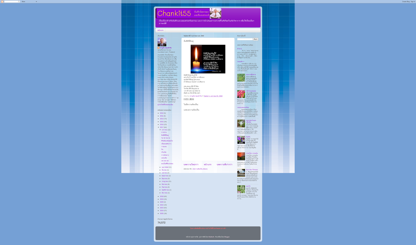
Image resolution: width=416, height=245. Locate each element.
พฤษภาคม (165, 176)
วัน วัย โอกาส (165, 138)
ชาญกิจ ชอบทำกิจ (165, 48)
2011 (162, 116)
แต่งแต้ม (164, 158)
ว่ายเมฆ (164, 146)
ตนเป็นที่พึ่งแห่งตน (167, 163)
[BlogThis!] (187, 99)
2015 (162, 121)
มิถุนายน (165, 178)
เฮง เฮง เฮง (165, 161)
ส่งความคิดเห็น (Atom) (200, 169)
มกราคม (165, 130)
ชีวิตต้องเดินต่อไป (167, 141)
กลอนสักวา (240, 61)
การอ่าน (164, 132)
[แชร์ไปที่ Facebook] (191, 99)
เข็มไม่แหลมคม (251, 91)
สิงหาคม (165, 184)
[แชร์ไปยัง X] (189, 99)
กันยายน (165, 187)
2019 (162, 199)
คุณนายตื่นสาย (251, 74)
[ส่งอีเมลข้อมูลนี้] (185, 99)
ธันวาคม (165, 193)
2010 (162, 113)
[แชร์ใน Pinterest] (193, 99)
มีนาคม (164, 170)
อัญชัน (248, 137)
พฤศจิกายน (165, 190)
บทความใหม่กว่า (191, 164)
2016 (162, 124)
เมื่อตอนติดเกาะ (166, 144)
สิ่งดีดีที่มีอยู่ (165, 135)
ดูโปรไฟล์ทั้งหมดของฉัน (165, 104)
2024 (162, 210)
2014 (162, 119)
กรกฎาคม (165, 181)
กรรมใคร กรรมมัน (252, 153)
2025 (162, 213)
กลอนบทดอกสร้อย (243, 107)
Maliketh (211, 237)
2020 (162, 202)
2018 (162, 196)
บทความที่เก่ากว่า (224, 164)
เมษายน (164, 173)
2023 (162, 208)
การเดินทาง (165, 155)
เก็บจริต (163, 152)
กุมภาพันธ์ (165, 167)
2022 (162, 205)
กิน (162, 149)
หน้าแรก (160, 30)
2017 (162, 127)
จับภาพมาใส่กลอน (252, 170)
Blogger (227, 237)
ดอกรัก (248, 186)
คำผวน (239, 49)
